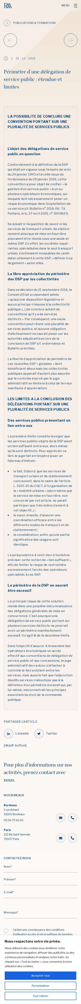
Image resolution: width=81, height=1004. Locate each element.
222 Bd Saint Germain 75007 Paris (17, 834)
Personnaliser (41, 985)
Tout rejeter (40, 995)
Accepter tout (40, 975)
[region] (40, 969)
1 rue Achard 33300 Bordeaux (14, 813)
